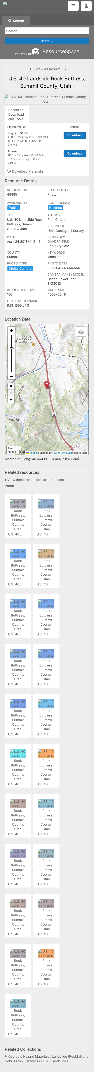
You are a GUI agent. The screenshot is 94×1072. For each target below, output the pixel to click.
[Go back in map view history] (11, 399)
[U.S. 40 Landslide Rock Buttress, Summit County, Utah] (47, 99)
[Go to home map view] (11, 386)
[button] (47, 385)
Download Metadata (27, 171)
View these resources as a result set (35, 480)
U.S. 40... (15, 534)
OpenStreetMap (63, 452)
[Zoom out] (11, 376)
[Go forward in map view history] (11, 393)
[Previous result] (31, 69)
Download (75, 135)
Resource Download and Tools (16, 114)
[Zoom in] (11, 330)
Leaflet (33, 452)
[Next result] (65, 69)
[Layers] (81, 331)
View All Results (48, 69)
